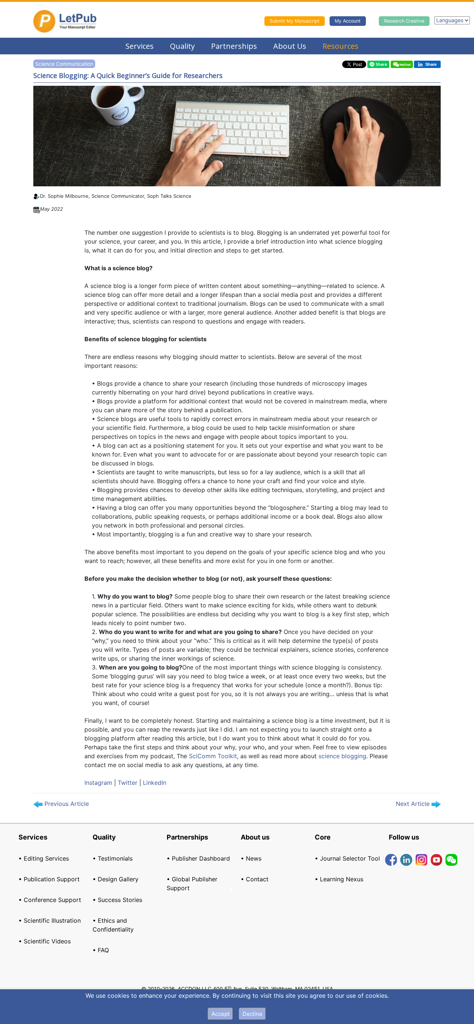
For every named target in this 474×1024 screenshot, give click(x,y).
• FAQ (101, 950)
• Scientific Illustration (50, 920)
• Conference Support (50, 899)
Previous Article (66, 803)
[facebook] (391, 859)
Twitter (127, 782)
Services (140, 46)
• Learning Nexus (339, 879)
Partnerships (234, 46)
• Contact (254, 879)
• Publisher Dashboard (198, 858)
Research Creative (404, 21)
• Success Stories (117, 899)
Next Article (413, 803)
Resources (340, 46)
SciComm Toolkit (213, 756)
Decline (253, 1013)
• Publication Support (49, 879)
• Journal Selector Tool (347, 858)
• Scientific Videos (45, 941)
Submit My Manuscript (295, 21)
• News (251, 858)
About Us (289, 46)
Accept (220, 1013)
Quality (182, 46)
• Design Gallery (115, 879)
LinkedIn (154, 782)
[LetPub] (64, 21)
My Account (348, 21)
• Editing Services (44, 858)
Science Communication (64, 64)
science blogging (342, 756)
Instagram (98, 782)
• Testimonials (113, 858)
